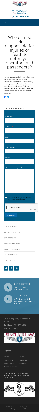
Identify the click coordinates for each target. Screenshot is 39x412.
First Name (9, 116)
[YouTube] (16, 268)
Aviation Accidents (12, 243)
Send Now (11, 215)
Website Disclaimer (10, 367)
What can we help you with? (14, 168)
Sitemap (7, 357)
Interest (8, 158)
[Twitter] (6, 268)
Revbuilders (24, 409)
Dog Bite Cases (10, 260)
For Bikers (23, 360)
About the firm (9, 363)
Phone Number (10, 147)
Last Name (9, 127)
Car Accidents (10, 238)
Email (7, 137)
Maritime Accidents (12, 249)
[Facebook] (11, 268)
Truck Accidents (11, 255)
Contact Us (23, 363)
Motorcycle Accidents (13, 232)
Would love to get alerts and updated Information (19, 198)
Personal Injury (10, 227)
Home (22, 357)
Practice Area (8, 360)
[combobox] (19, 161)
